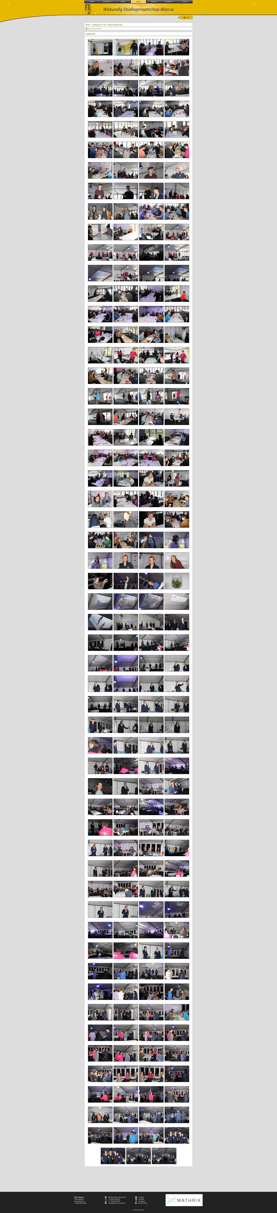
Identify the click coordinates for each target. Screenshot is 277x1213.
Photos (138, 1)
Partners (154, 1)
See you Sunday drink (94, 29)
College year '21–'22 (98, 25)
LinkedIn (141, 1199)
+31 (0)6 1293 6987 (114, 1199)
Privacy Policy (142, 1203)
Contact (184, 1)
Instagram (141, 1201)
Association (106, 1)
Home (92, 1)
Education (168, 1)
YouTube (141, 1197)
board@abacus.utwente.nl (117, 1203)
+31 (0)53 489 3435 (114, 1201)
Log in (187, 17)
